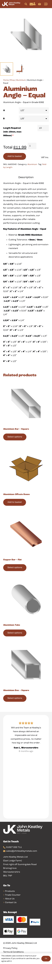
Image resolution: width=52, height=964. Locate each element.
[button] (26, 4)
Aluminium (21, 80)
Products (10, 891)
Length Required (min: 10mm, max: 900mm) (12, 132)
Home (6, 80)
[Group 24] (11, 4)
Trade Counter (13, 895)
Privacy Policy (10, 948)
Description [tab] (26, 177)
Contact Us (11, 902)
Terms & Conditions (13, 952)
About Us (10, 899)
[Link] (31, 4)
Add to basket (14, 156)
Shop (12, 80)
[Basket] (39, 4)
